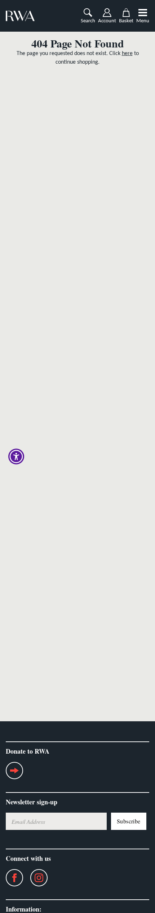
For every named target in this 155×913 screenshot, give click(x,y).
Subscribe (129, 821)
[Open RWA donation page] (14, 773)
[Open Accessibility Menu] (16, 457)
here (127, 53)
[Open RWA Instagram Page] (35, 877)
